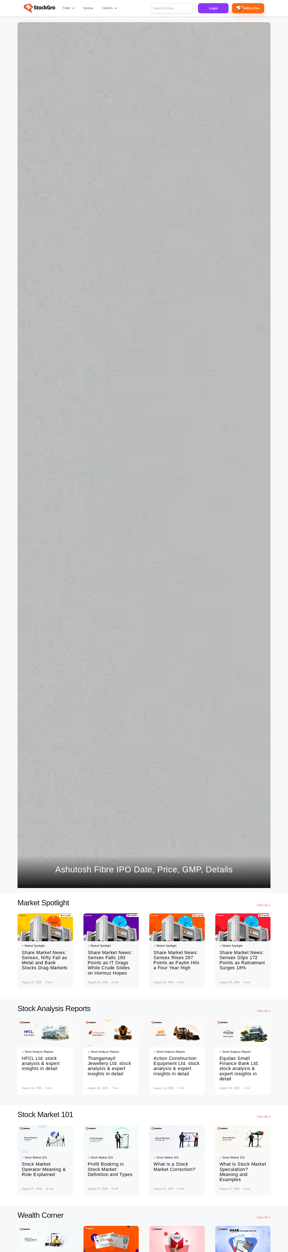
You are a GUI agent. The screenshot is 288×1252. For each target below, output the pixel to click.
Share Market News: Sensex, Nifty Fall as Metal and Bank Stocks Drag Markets (44, 960)
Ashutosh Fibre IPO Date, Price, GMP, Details (144, 869)
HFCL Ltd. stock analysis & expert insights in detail (41, 1063)
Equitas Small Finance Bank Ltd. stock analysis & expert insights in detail (239, 1068)
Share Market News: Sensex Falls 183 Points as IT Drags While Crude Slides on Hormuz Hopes (110, 963)
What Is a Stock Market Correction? (174, 1166)
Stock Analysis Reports (39, 1051)
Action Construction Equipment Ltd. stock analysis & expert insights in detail (176, 1066)
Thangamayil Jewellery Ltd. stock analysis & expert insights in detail (109, 1066)
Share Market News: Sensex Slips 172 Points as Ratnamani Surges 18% (242, 960)
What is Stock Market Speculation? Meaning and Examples (242, 1171)
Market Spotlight (35, 945)
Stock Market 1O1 (36, 1157)
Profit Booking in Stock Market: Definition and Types (110, 1169)
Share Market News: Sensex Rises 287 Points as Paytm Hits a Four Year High (176, 960)
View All (262, 905)
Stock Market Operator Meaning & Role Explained (44, 1169)
